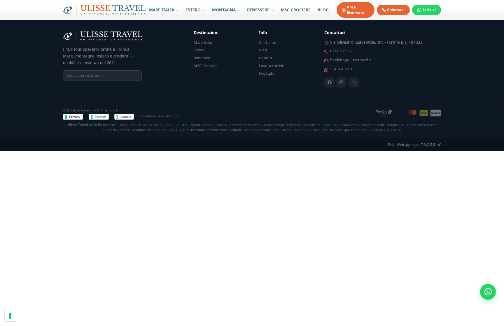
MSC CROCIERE (296, 10)
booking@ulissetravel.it (350, 59)
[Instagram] (341, 82)
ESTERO (194, 10)
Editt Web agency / (411, 144)
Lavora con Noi (272, 65)
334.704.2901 (341, 69)
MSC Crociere (205, 65)
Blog (263, 50)
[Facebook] (329, 82)
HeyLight (267, 73)
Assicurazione (169, 116)
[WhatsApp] (354, 82)
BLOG (323, 10)
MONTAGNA (224, 10)
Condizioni (148, 116)
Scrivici (429, 9)
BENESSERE (259, 10)
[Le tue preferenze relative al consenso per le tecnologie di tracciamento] (10, 315)
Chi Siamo (267, 42)
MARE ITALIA (162, 10)
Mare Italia (203, 42)
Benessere (202, 57)
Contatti (266, 57)
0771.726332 (340, 50)
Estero (199, 50)
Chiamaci (396, 9)
